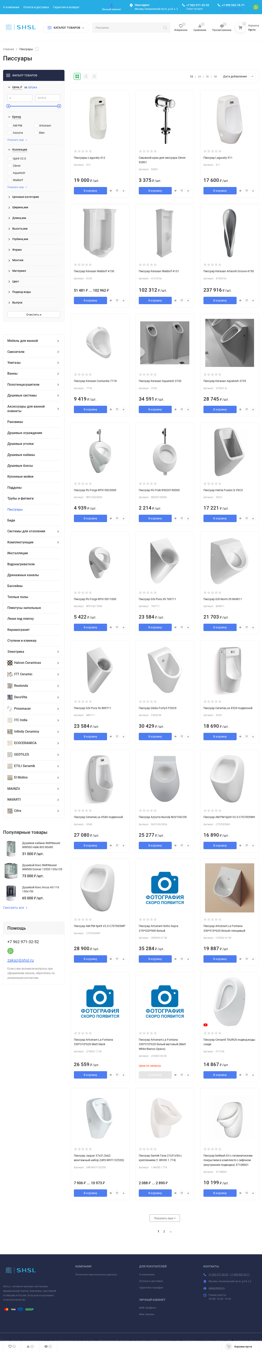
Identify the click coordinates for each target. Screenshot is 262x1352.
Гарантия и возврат (151, 1287)
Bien (42, 132)
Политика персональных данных (96, 1274)
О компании (147, 1274)
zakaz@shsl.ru (20, 960)
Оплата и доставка (151, 1281)
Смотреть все (13, 907)
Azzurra (18, 132)
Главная (8, 49)
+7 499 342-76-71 (233, 5)
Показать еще (15, 139)
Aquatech (19, 173)
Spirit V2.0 (19, 158)
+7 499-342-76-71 (240, 1274)
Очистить (33, 314)
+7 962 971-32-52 (197, 5)
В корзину (90, 190)
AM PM (17, 125)
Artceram (45, 125)
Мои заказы (146, 1314)
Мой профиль (147, 1307)
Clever (17, 165)
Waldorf (18, 180)
